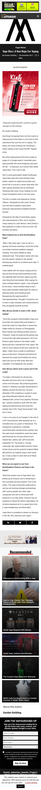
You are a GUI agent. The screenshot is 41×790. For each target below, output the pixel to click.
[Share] (8, 522)
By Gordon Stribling (9, 55)
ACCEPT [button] (20, 786)
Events (6, 772)
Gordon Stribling (12, 712)
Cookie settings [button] (31, 783)
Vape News (20, 47)
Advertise (15, 772)
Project (33, 772)
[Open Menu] (38, 16)
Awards (24, 772)
